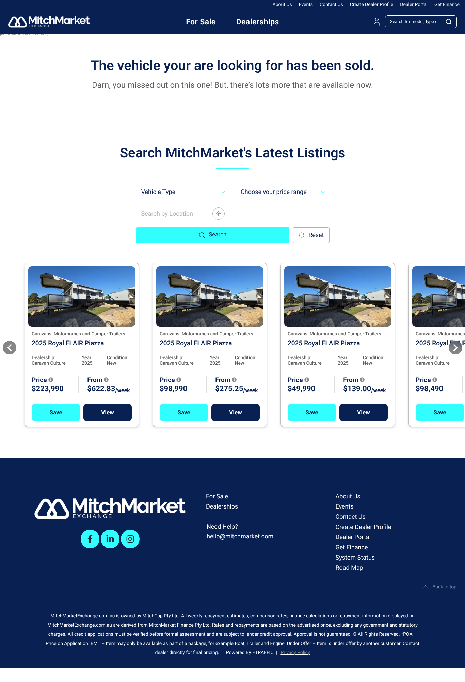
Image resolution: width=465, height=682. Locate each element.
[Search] (449, 21)
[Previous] (9, 347)
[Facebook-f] (90, 539)
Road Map (349, 567)
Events (306, 4)
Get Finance (447, 4)
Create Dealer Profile (372, 4)
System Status (355, 557)
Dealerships (222, 506)
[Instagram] (130, 539)
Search (217, 234)
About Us (282, 4)
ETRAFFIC (264, 652)
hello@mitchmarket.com (240, 536)
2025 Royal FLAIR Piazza (68, 343)
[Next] (455, 347)
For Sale (217, 496)
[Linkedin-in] (110, 539)
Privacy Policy (295, 652)
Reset (316, 235)
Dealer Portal (414, 4)
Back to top (444, 587)
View (107, 412)
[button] (56, 412)
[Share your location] (218, 213)
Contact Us (331, 4)
